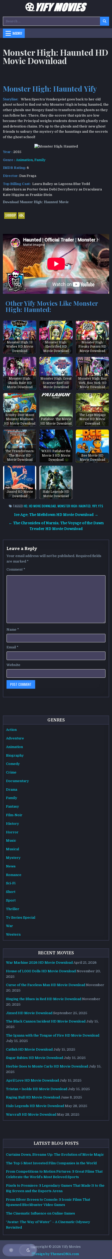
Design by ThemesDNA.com (56, 1254)
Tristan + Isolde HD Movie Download (36, 1089)
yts (100, 506)
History (12, 824)
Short (10, 892)
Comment (16, 569)
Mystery (13, 858)
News (11, 866)
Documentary (17, 781)
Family (40, 160)
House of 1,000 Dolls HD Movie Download (41, 971)
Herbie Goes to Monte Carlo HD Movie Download (47, 1066)
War (9, 926)
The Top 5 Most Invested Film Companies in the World (51, 1163)
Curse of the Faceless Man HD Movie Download (45, 985)
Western (13, 934)
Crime (11, 772)
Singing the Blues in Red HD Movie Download (43, 999)
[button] (20, 1250)
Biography (15, 755)
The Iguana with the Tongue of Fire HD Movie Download (52, 1035)
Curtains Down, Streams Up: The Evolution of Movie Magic (55, 1154)
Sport (11, 900)
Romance (13, 875)
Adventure (15, 738)
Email (12, 647)
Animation (24, 160)
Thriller (12, 909)
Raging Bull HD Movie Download (33, 1097)
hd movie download (42, 506)
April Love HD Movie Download (32, 1080)
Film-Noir (14, 815)
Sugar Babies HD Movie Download (34, 1058)
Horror (12, 832)
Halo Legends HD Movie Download (35, 1106)
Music (11, 840)
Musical (12, 849)
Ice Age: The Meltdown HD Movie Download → (56, 515)
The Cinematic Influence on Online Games (40, 1213)
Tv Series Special (20, 917)
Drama (11, 789)
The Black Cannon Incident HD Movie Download (45, 1021)
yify (94, 506)
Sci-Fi (10, 883)
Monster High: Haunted (74, 506)
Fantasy (12, 806)
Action (11, 730)
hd (25, 506)
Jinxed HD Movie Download (29, 1013)
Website (13, 665)
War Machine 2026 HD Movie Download (39, 962)
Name (13, 629)
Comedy (13, 764)
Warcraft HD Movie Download (31, 1114)
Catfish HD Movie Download (29, 1049)
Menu (17, 33)
